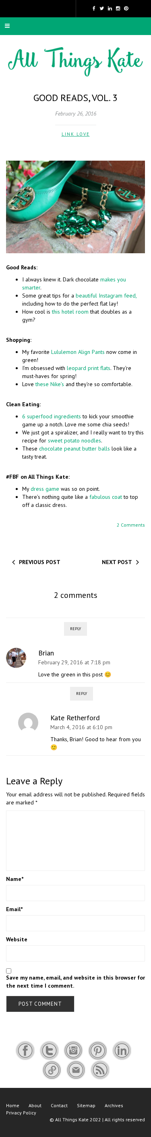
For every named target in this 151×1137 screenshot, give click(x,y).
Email (14, 909)
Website (16, 939)
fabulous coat (105, 496)
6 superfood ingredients (51, 416)
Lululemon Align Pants (78, 352)
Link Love (76, 134)
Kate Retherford (75, 717)
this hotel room (70, 311)
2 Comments (131, 525)
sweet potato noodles (74, 440)
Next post (117, 562)
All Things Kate (72, 1119)
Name (14, 879)
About (35, 1105)
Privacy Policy (21, 1113)
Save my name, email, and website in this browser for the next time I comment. (75, 981)
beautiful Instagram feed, (106, 295)
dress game (45, 488)
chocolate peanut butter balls (74, 448)
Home (12, 1105)
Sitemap (86, 1105)
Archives (114, 1105)
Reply (75, 628)
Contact (59, 1105)
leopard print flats (88, 368)
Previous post (39, 562)
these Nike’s (49, 384)
